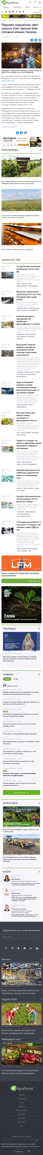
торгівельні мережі (31, 374)
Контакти (21, 1122)
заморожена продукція (22, 308)
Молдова (24, 548)
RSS (21, 1126)
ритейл (18, 462)
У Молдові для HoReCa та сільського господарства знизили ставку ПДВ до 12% (28, 526)
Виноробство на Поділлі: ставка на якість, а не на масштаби (21, 831)
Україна (19, 20)
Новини (11, 20)
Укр (30, 2)
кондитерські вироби (26, 283)
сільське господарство (22, 550)
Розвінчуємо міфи (21, 434)
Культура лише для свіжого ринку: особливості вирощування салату (26, 417)
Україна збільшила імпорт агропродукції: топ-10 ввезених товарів (28, 499)
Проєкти (36, 7)
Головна (4, 20)
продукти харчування (9, 126)
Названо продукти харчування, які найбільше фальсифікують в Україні (28, 320)
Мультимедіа (21, 1110)
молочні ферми (30, 336)
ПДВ (30, 550)
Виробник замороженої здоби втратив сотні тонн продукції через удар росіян (28, 296)
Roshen (18, 283)
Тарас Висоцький (21, 374)
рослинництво (35, 432)
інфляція (37, 488)
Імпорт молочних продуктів (23, 514)
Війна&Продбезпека (33, 285)
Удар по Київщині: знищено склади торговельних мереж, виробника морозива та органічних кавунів (27, 387)
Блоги (28, 7)
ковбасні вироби (21, 334)
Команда (21, 1114)
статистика (19, 488)
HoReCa (19, 548)
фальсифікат (20, 338)
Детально (33, 581)
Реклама (21, 1118)
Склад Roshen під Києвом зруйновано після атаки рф (28, 269)
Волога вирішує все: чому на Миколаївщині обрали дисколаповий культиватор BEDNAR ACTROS (19, 859)
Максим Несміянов (21, 336)
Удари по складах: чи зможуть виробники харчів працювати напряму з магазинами (28, 444)
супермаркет (20, 372)
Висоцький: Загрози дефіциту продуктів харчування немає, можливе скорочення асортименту (26, 349)
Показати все (20, 792)
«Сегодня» (10, 81)
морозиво (30, 404)
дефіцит (38, 372)
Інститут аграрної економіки (23, 516)
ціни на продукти (21, 490)
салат (18, 432)
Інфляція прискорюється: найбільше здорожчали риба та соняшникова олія (28, 474)
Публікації (21, 1099)
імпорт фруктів (20, 511)
